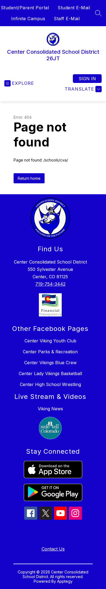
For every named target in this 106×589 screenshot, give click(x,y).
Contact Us (53, 549)
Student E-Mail (74, 7)
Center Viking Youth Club (50, 340)
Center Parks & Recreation (50, 351)
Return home (29, 178)
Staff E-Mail (67, 18)
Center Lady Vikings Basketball (50, 373)
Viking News (50, 408)
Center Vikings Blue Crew (50, 362)
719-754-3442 (50, 284)
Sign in (87, 78)
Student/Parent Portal (25, 7)
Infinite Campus (28, 18)
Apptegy (65, 581)
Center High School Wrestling (50, 384)
